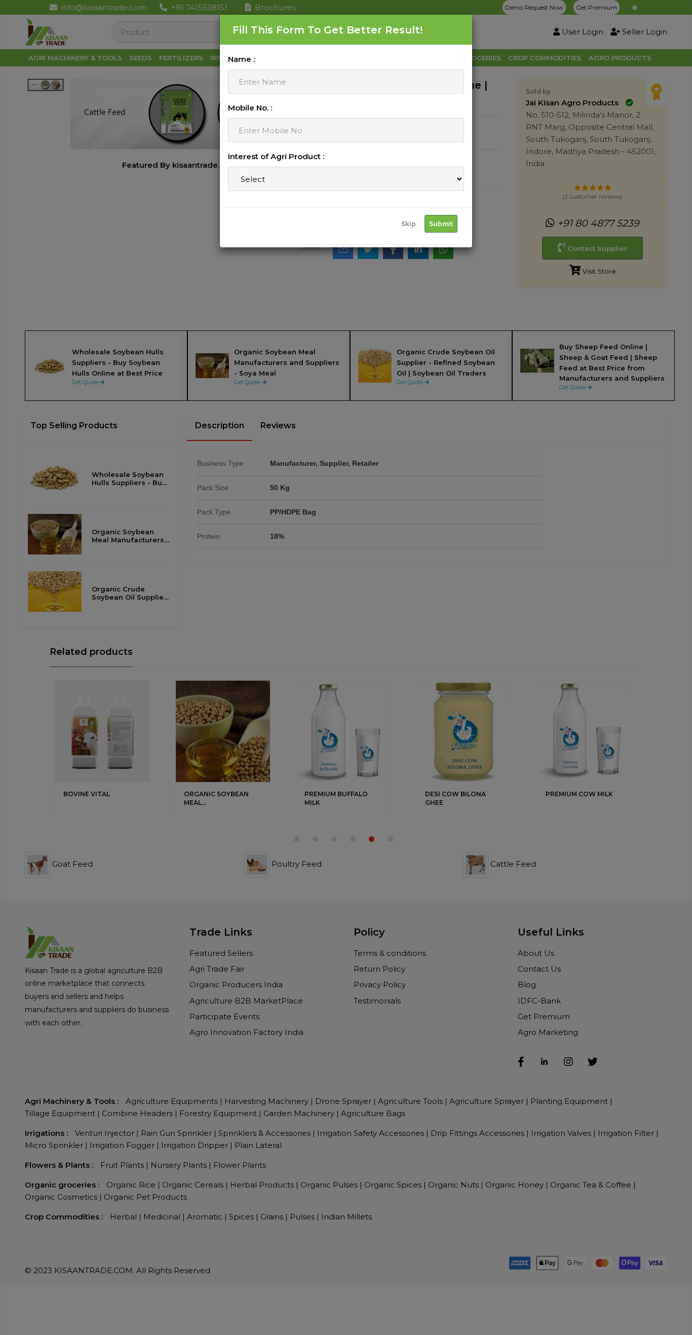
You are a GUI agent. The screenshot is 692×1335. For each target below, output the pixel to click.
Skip (408, 224)
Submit (441, 224)
